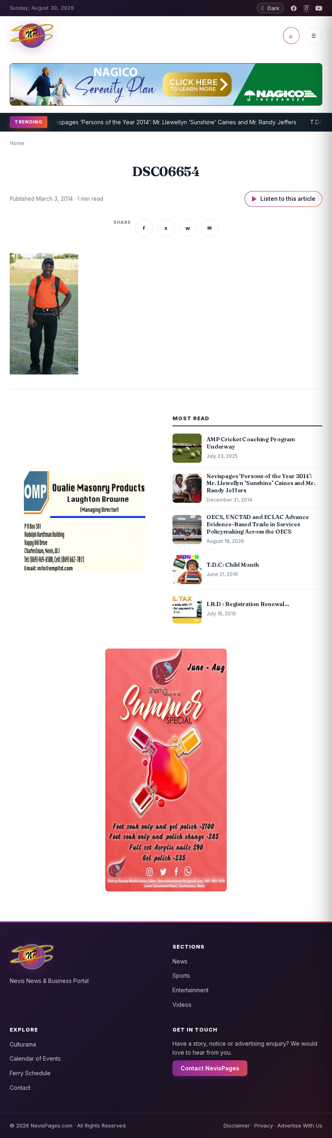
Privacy (263, 1125)
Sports (181, 975)
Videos (182, 1004)
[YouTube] (318, 8)
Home (17, 143)
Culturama (23, 1044)
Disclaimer (236, 1125)
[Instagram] (306, 8)
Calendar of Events (35, 1058)
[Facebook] (293, 8)
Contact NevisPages (210, 1068)
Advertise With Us (299, 1125)
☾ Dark (270, 8)
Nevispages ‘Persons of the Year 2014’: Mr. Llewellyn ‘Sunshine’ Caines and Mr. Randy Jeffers (158, 122)
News (179, 961)
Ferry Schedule (30, 1073)
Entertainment (190, 990)
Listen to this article (283, 199)
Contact (20, 1087)
